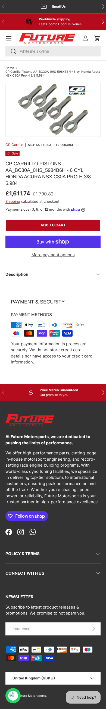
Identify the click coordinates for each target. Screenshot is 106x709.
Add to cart (53, 225)
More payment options (53, 254)
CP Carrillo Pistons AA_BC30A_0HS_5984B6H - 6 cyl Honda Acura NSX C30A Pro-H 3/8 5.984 (52, 73)
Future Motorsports (31, 696)
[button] (97, 38)
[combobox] (53, 51)
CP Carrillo (14, 145)
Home (9, 68)
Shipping (12, 201)
